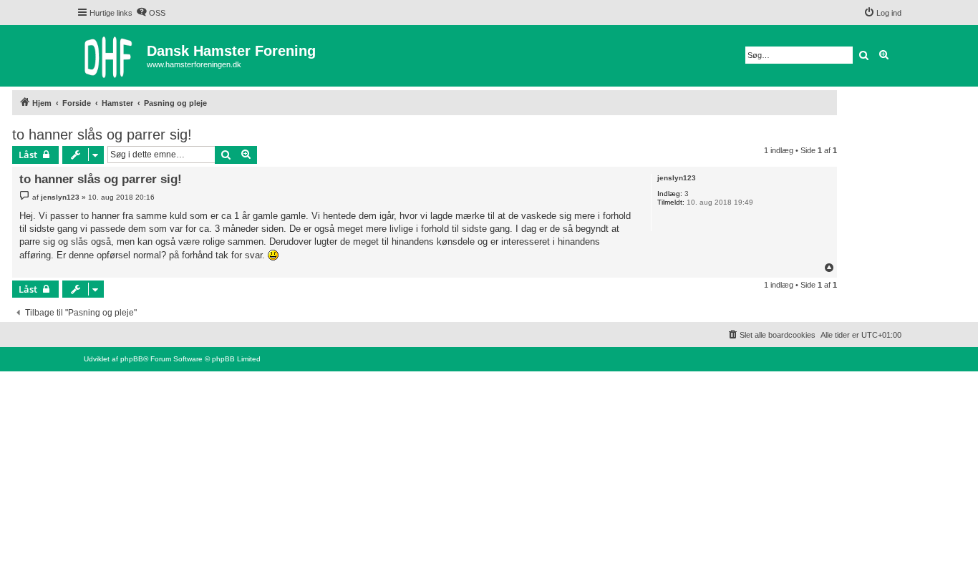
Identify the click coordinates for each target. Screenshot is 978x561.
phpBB (131, 359)
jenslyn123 (676, 178)
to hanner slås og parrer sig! (102, 134)
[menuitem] (150, 12)
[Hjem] (112, 56)
